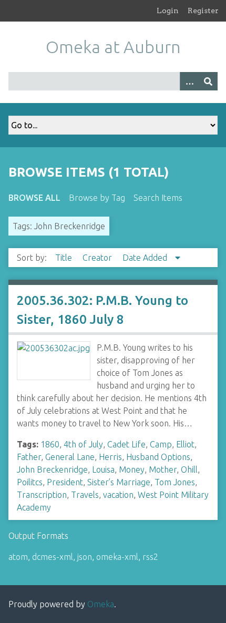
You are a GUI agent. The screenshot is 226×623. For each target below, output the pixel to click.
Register (203, 10)
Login (168, 10)
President (65, 482)
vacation (118, 494)
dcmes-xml (52, 556)
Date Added (145, 257)
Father (29, 457)
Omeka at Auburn (113, 46)
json (84, 556)
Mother (163, 469)
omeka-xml (117, 556)
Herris (110, 457)
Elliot (185, 444)
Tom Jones (175, 482)
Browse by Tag (97, 197)
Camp (161, 444)
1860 (49, 444)
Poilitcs (30, 482)
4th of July (83, 444)
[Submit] (208, 81)
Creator (98, 257)
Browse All (34, 197)
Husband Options (158, 457)
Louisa (103, 469)
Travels (85, 494)
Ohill (189, 469)
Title (64, 257)
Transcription (42, 494)
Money (132, 469)
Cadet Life (126, 444)
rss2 (150, 556)
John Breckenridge (52, 469)
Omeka (100, 604)
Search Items (157, 197)
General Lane (70, 457)
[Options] (189, 81)
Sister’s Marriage (118, 482)
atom (18, 556)
